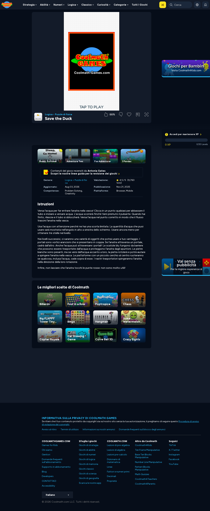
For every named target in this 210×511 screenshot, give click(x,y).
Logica (72, 4)
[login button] (205, 4)
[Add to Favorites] (129, 114)
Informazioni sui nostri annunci (99, 429)
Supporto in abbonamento (56, 467)
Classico (86, 4)
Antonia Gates (96, 170)
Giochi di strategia (88, 445)
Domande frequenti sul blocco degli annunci (142, 429)
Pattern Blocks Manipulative (142, 468)
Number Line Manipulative (148, 462)
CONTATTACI (49, 481)
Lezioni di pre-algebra (118, 445)
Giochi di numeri (87, 454)
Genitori (46, 454)
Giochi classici (86, 468)
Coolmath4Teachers (146, 479)
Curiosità (102, 4)
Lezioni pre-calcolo (117, 454)
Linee (109, 467)
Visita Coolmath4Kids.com (186, 70)
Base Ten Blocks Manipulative (143, 456)
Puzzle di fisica (63, 114)
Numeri (57, 4)
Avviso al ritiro (49, 429)
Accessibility (48, 485)
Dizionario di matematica (113, 461)
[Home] (6, 4)
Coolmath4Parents (145, 483)
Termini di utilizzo (70, 429)
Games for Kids (50, 445)
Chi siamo (47, 450)
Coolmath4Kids (143, 445)
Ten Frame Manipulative (147, 450)
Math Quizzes (142, 474)
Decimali (111, 476)
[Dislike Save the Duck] (120, 114)
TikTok (172, 445)
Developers (47, 476)
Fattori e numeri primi (118, 471)
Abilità (44, 4)
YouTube (173, 464)
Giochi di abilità (87, 450)
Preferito (129, 119)
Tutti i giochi (139, 4)
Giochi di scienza (87, 473)
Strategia (29, 4)
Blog (44, 471)
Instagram (174, 454)
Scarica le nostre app (90, 483)
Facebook (174, 459)
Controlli (138, 120)
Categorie (120, 4)
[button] (162, 4)
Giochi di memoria (88, 464)
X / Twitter (174, 450)
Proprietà (112, 481)
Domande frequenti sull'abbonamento (52, 461)
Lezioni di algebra (116, 450)
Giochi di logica (87, 459)
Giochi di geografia (89, 478)
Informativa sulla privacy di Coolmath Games (79, 418)
